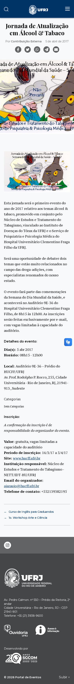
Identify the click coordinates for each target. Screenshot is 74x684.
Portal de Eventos (28, 677)
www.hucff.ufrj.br (26, 458)
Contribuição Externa (26, 41)
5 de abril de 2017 (57, 41)
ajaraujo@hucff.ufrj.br (21, 485)
